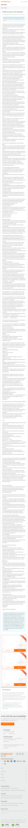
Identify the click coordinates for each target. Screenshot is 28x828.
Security (23, 790)
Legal (17, 820)
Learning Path (14, 797)
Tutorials (10, 805)
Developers (21, 803)
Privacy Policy (12, 820)
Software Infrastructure (6, 797)
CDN (12, 788)
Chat (5, 733)
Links (25, 820)
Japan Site (3, 795)
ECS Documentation (10, 795)
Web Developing (4, 805)
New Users (20, 797)
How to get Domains (19, 795)
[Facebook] (17, 754)
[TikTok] (5, 756)
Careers (2, 820)
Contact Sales (12, 733)
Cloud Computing (10, 803)
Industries (16, 803)
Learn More (8, 650)
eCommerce (13, 790)
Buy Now (20, 650)
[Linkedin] (20, 754)
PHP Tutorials (15, 805)
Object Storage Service (5, 790)
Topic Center (3, 803)
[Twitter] (23, 754)
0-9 (8, 812)
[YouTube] (2, 756)
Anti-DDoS (16, 788)
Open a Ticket (6, 741)
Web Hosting (18, 790)
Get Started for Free (8, 723)
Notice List (21, 820)
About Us (7, 820)
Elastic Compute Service (6, 788)
